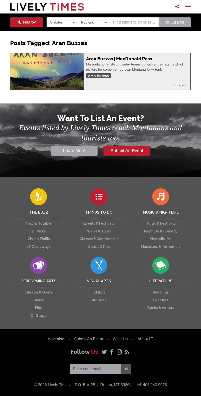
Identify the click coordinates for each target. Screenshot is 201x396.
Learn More (74, 150)
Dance (38, 300)
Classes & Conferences (99, 239)
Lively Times (47, 6)
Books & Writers (160, 308)
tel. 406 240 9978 (152, 385)
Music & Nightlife (161, 212)
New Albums (160, 239)
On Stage (39, 316)
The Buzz (38, 212)
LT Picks (39, 231)
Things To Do (99, 212)
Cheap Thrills (39, 239)
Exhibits (98, 292)
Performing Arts (38, 281)
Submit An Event (127, 150)
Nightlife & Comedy (160, 231)
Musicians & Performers (160, 247)
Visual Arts (99, 281)
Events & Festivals (99, 223)
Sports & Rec (99, 247)
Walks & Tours (99, 231)
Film (38, 308)
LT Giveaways (38, 247)
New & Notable (38, 223)
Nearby (29, 22)
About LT (145, 339)
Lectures (160, 300)
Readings (161, 292)
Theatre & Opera (39, 292)
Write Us (120, 339)
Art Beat (99, 300)
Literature (160, 281)
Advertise (56, 339)
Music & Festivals (160, 223)
